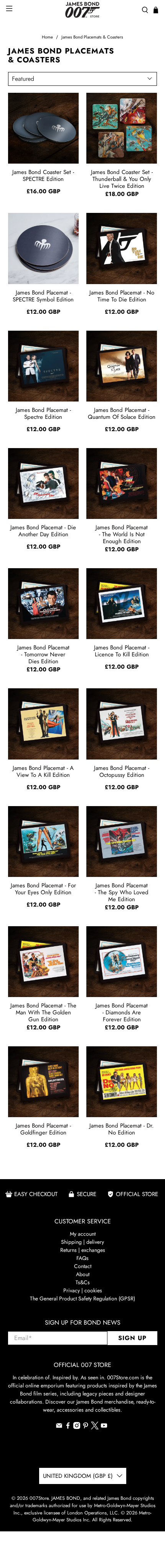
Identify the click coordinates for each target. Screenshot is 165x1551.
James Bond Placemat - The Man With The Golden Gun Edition (43, 1012)
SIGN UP (132, 1337)
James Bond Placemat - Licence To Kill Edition (121, 651)
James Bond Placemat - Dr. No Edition (121, 1129)
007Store (39, 1498)
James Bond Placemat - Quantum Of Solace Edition (121, 413)
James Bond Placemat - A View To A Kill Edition (43, 771)
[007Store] (82, 10)
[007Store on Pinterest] (85, 1427)
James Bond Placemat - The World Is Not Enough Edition (122, 534)
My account (83, 1234)
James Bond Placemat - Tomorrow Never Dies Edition (43, 654)
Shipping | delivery (82, 1242)
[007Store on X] (95, 1427)
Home (47, 37)
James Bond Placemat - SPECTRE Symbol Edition (43, 296)
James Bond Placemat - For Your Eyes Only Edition (43, 889)
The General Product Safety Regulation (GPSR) (82, 1298)
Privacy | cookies (82, 1290)
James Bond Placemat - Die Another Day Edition (43, 531)
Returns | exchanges (82, 1250)
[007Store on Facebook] (67, 1427)
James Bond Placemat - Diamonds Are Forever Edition (122, 1012)
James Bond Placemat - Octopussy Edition (121, 771)
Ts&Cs (83, 1282)
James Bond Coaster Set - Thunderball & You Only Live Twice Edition (122, 178)
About (82, 1274)
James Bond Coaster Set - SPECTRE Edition (43, 175)
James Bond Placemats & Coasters (92, 37)
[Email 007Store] (59, 1427)
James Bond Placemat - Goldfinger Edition (43, 1129)
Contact (82, 1266)
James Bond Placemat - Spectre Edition (43, 413)
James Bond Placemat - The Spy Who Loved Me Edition (121, 892)
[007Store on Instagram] (76, 1427)
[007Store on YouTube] (104, 1427)
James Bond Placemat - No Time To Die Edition (121, 296)
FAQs (82, 1258)
